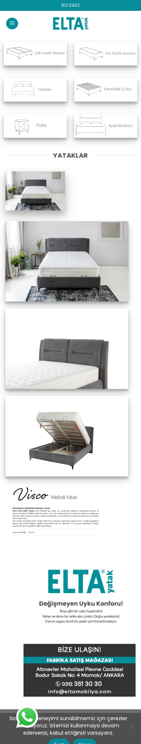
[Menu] (12, 24)
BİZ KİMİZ (70, 5)
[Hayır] (132, 729)
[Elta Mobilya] (70, 23)
